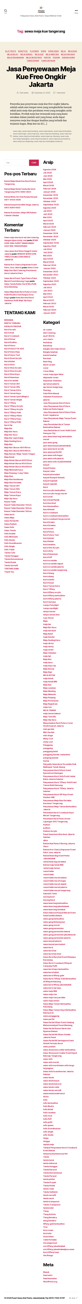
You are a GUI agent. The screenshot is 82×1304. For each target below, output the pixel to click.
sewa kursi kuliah (51, 972)
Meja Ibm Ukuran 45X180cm (17, 447)
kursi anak (53, 51)
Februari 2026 (49, 189)
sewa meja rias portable (54, 997)
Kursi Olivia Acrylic (13, 368)
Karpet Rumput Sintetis (54, 477)
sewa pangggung (51, 1016)
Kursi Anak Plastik (51, 500)
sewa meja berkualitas (62, 131)
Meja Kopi (47, 672)
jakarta (46, 400)
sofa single (48, 1132)
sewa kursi (48, 947)
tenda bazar (48, 1160)
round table (48, 871)
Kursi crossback (50, 513)
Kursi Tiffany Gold (12, 412)
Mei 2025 (47, 217)
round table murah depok (54, 884)
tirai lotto (47, 1233)
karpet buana (49, 468)
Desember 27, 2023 (42, 93)
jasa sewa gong (50, 442)
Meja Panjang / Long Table (16, 473)
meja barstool (49, 630)
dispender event (50, 377)
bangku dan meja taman (54, 349)
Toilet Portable (50, 1240)
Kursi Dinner (9, 339)
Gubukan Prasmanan (52, 396)
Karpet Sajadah (50, 481)
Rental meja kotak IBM (53, 865)
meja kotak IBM (50, 681)
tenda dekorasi (50, 1163)
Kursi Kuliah (9, 361)
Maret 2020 (48, 306)
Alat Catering (49, 333)
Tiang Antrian (48, 61)
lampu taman (49, 611)
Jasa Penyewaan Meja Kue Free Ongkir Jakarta (41, 76)
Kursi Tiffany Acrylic (13, 406)
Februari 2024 (49, 265)
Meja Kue (39, 54)
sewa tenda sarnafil (52, 1090)
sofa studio (48, 1135)
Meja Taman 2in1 (12, 486)
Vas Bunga (48, 1255)
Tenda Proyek (49, 1182)
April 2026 (48, 182)
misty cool (48, 742)
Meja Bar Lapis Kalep (13, 438)
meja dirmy (48, 643)
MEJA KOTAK (49, 675)
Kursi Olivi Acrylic (51, 548)
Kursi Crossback (11, 336)
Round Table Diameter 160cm (18, 508)
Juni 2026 (47, 176)
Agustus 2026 (49, 169)
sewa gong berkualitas (53, 919)
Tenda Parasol (49, 1176)
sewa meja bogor (19, 134)
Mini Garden (48, 732)
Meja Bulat (12, 54)
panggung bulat (50, 751)
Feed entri (47, 1275)
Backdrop (47, 345)
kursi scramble (50, 560)
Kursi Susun (48, 583)
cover (46, 368)
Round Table (10, 502)
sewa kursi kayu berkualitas (56, 969)
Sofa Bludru (48, 1106)
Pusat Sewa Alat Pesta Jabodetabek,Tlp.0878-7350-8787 (38, 1298)
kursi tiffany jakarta (52, 599)
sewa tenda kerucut (52, 1084)
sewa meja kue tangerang (23, 141)
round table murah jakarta (55, 887)
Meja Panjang (68, 54)
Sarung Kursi (68, 58)
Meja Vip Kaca (10, 498)
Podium (46, 825)
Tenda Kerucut (50, 1170)
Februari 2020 (49, 310)
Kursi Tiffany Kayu (12, 419)
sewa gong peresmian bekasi (56, 931)
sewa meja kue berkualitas (29, 136)
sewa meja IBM (50, 991)
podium (56, 58)
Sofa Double (9, 533)
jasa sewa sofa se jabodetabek (57, 462)
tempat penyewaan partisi (55, 1154)
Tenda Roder (10, 562)
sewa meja (17, 131)
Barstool (23, 51)
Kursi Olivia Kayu (12, 374)
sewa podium (49, 1046)
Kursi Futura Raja (12, 352)
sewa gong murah (51, 925)
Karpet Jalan (49, 471)
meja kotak (48, 678)
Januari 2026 (49, 192)
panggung (48, 748)
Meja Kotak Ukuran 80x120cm (18, 463)
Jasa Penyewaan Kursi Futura (56, 403)
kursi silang (48, 576)
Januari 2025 (49, 230)
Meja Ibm (8, 444)
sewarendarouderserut (54, 1093)
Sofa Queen (9, 540)
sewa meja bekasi (46, 131)
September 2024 (51, 243)
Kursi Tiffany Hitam (13, 416)
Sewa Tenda (10, 530)
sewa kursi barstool (52, 954)
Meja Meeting (52, 54)
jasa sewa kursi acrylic (53, 449)
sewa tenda (48, 1077)
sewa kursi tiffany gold (53, 975)
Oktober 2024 (49, 240)
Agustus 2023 (49, 284)
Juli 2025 (47, 211)
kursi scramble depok (53, 564)
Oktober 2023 (49, 278)
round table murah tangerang (56, 890)
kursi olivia (48, 551)
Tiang (46, 1211)
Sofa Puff (47, 1119)
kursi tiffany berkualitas (54, 595)
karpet (46, 465)
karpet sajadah (50, 484)
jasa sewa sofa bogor (53, 455)
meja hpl (47, 656)
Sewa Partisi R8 (11, 521)
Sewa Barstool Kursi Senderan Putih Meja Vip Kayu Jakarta (19, 300)
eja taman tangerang (52, 387)
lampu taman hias (51, 615)
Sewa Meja (9, 518)
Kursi (43, 51)
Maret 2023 (48, 300)
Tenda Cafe (9, 553)
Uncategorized (50, 1243)
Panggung (48, 745)
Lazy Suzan (48, 618)
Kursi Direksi (49, 522)
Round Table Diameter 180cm (18, 511)
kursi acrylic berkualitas (54, 490)
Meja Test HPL (49, 717)
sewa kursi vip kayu (52, 988)
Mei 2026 (47, 179)
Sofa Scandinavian (13, 543)
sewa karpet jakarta (52, 941)
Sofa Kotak (48, 1109)
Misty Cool (48, 739)
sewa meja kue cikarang (50, 136)
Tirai (45, 1227)
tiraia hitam (48, 1236)
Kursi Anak (9, 333)
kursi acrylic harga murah (55, 493)
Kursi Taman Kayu (12, 393)
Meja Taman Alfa (12, 489)
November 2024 (50, 236)
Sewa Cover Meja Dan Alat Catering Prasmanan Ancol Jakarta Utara (21, 270)
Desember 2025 (50, 195)
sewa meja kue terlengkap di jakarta (48, 141)
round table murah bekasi (55, 878)
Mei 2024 (47, 255)
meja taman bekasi (51, 713)
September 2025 (51, 204)
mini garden (48, 729)
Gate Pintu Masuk (51, 393)
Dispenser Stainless (52, 381)
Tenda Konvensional (13, 559)
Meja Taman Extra (12, 492)
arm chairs (48, 339)
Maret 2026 (48, 185)
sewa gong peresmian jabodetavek (59, 935)
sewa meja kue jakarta (39, 139)
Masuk (46, 1272)
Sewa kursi (9, 514)
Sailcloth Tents (50, 893)
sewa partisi (48, 1019)
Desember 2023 (50, 271)
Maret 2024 (48, 262)
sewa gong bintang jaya (54, 922)
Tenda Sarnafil (11, 565)
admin (26, 93)
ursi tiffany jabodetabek (54, 1246)
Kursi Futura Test (12, 355)
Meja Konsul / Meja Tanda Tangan (19, 454)
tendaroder (48, 1208)
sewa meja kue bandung (49, 134)
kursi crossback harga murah (56, 519)
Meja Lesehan (49, 688)
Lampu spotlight (50, 608)
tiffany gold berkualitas (54, 1224)
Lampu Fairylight (51, 605)
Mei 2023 (47, 294)
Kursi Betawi (49, 509)
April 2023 (48, 297)
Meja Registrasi (34, 58)
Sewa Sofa (9, 527)
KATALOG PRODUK (12, 326)
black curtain (49, 365)
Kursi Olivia (9, 365)
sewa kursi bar (49, 951)
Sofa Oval (47, 1116)
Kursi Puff (47, 557)
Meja (63, 51)
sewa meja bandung (30, 131)
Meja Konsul (26, 54)
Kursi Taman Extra (12, 390)
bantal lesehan (50, 355)
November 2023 (50, 275)
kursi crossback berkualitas (56, 516)
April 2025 (48, 220)
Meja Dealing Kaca (12, 441)
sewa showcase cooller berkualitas (59, 1050)
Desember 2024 (50, 233)
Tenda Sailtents (50, 1192)
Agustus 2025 (49, 208)
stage (45, 1138)
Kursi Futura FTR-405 (14, 349)
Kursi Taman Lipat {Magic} (16, 396)
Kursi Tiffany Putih (12, 422)
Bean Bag (47, 361)
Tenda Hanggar (11, 556)
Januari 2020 (49, 313)
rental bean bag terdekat (54, 862)
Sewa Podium (10, 524)
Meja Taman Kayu (12, 495)
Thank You (9, 572)
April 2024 (48, 259)
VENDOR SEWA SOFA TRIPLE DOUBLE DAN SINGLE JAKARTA (20, 257)
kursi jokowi (48, 538)
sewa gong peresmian (53, 928)
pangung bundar (51, 758)
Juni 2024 (47, 252)
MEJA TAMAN (49, 710)
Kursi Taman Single (13, 400)
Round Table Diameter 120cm (18, 505)
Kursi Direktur (10, 342)
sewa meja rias (50, 994)
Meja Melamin (49, 694)
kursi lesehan (49, 544)
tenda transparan (51, 1201)
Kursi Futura (9, 345)
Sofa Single (9, 546)
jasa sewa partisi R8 (52, 452)
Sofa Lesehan (49, 1112)
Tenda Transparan (51, 1205)
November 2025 (50, 198)
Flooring (34, 51)
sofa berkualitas (50, 1103)
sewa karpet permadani (54, 944)
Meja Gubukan (49, 653)
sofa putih (47, 1122)
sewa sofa (48, 1059)
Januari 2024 (49, 268)
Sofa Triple (9, 549)
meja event (48, 650)
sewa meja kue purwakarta (59, 139)
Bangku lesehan (50, 352)
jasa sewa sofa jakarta (53, 458)
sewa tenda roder (51, 1087)
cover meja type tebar (53, 374)
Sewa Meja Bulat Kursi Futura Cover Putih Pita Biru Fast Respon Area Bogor (20, 295)
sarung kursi (49, 897)
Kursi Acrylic (10, 329)
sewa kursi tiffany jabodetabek (57, 985)
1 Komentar (60, 93)
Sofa (45, 1100)
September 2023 (51, 281)
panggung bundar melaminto (56, 754)
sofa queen (48, 1125)
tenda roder (33, 61)
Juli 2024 (47, 249)
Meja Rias (8, 476)
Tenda (46, 1157)
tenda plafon (49, 1179)
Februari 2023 (49, 303)
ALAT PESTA (10, 51)
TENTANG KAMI (11, 569)
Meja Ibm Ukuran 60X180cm (17, 451)
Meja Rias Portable (12, 482)
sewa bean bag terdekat (54, 909)
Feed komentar (50, 1278)
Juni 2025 (47, 214)
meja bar (72, 51)
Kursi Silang (48, 573)
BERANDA (8, 320)
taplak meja (48, 1144)
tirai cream (48, 1230)
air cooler (47, 330)
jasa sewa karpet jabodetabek (57, 446)
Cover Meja (48, 371)
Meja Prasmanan (15, 58)
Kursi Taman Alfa (12, 387)
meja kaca (48, 662)
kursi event (48, 528)
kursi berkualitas (50, 506)
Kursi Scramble (11, 380)
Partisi (47, 58)
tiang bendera (49, 1221)
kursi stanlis (48, 579)
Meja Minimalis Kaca (13, 470)
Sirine (45, 1097)
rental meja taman (51, 868)
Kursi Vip (8, 425)
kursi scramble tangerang (55, 570)
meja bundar (49, 637)
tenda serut (48, 1198)
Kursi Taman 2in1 (12, 384)
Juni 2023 (47, 291)
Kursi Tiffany (10, 403)
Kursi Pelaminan (11, 377)
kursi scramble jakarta (53, 567)
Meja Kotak (9, 457)
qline (45, 840)
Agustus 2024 (49, 246)
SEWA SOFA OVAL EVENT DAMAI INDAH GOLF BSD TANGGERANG (21, 243)
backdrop (47, 342)
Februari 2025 (49, 227)
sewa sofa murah (51, 1062)
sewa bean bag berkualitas (55, 903)
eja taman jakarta (51, 384)
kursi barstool (49, 503)
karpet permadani (51, 474)
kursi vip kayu (49, 602)
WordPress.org (50, 1282)
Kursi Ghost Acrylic (13, 358)
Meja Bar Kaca (11, 431)
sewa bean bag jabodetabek (56, 906)
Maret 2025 (48, 224)
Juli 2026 (47, 173)
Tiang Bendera (50, 1217)
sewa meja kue (33, 134)
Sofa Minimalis (11, 537)
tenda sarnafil (49, 1195)
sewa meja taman (51, 1001)
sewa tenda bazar (51, 1081)
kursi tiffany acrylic (52, 592)
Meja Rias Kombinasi (13, 479)
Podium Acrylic (50, 831)
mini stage (48, 735)
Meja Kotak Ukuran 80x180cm (18, 467)
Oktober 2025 (49, 201)
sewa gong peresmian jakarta (57, 938)
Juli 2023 (47, 287)
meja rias (47, 707)
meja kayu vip (49, 666)
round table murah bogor (54, 881)
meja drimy (48, 646)
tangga (46, 1141)
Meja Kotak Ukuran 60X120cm (18, 460)
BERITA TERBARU (12, 323)
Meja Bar (8, 428)
